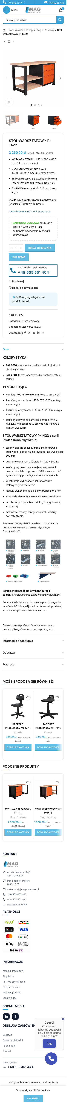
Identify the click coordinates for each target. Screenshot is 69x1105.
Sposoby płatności (13, 1040)
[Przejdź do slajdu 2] (35, 105)
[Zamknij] (63, 1019)
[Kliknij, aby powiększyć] (9, 102)
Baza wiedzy (9, 997)
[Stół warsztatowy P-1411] (18, 791)
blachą (14, 506)
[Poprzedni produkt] (5, 42)
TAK (49, 1043)
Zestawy (49, 29)
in (6, 1016)
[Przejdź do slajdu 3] (38, 105)
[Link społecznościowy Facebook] (25, 332)
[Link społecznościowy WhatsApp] (43, 332)
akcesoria (22, 527)
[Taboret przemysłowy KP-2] (48, 706)
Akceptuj (33, 1098)
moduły (10, 490)
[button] (6, 78)
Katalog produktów (13, 970)
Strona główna (15, 29)
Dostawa (7, 1034)
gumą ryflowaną (51, 502)
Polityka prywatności (14, 981)
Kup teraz (18, 257)
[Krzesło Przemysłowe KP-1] (18, 706)
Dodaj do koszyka (39, 248)
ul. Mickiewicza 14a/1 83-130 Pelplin (18, 874)
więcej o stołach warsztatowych (35, 625)
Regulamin (8, 976)
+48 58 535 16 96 (17, 904)
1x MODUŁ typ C (15, 387)
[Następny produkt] (13, 42)
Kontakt (7, 1051)
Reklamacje (9, 1045)
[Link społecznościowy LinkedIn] (38, 332)
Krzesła (18, 732)
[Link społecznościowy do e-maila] (34, 332)
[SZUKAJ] (60, 20)
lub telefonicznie (32, 267)
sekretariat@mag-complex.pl (23, 889)
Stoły (39, 29)
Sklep (29, 29)
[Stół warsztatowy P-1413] (48, 791)
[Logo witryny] (33, 9)
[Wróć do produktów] (9, 42)
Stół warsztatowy (31, 326)
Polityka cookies (11, 987)
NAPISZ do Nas (56, 2)
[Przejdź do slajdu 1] (31, 105)
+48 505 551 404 (33, 272)
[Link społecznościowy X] (29, 332)
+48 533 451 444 (16, 2)
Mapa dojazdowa (12, 992)
